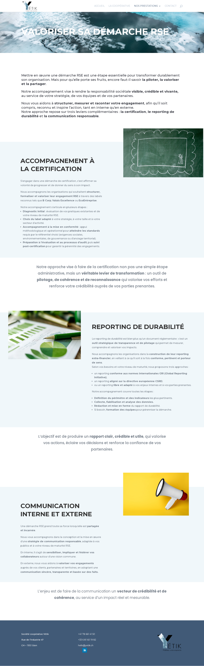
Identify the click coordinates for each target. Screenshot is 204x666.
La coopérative (119, 6)
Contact (171, 6)
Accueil (99, 6)
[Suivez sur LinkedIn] (84, 650)
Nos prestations (146, 6)
